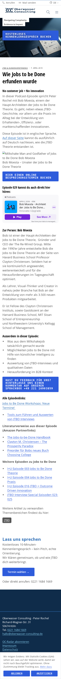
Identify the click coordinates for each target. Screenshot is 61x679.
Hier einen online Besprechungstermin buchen (28, 176)
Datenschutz (10, 649)
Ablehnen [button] (16, 673)
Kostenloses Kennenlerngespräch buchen (28, 35)
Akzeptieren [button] (44, 673)
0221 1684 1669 (41, 581)
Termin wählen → (18, 572)
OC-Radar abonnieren (15, 641)
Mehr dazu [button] (46, 666)
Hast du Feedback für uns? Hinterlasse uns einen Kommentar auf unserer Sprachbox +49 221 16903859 (29, 384)
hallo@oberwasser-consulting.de (22, 634)
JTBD (7, 520)
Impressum (9, 645)
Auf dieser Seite (13, 138)
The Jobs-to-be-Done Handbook (28, 437)
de (55, 2)
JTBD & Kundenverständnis (15, 68)
